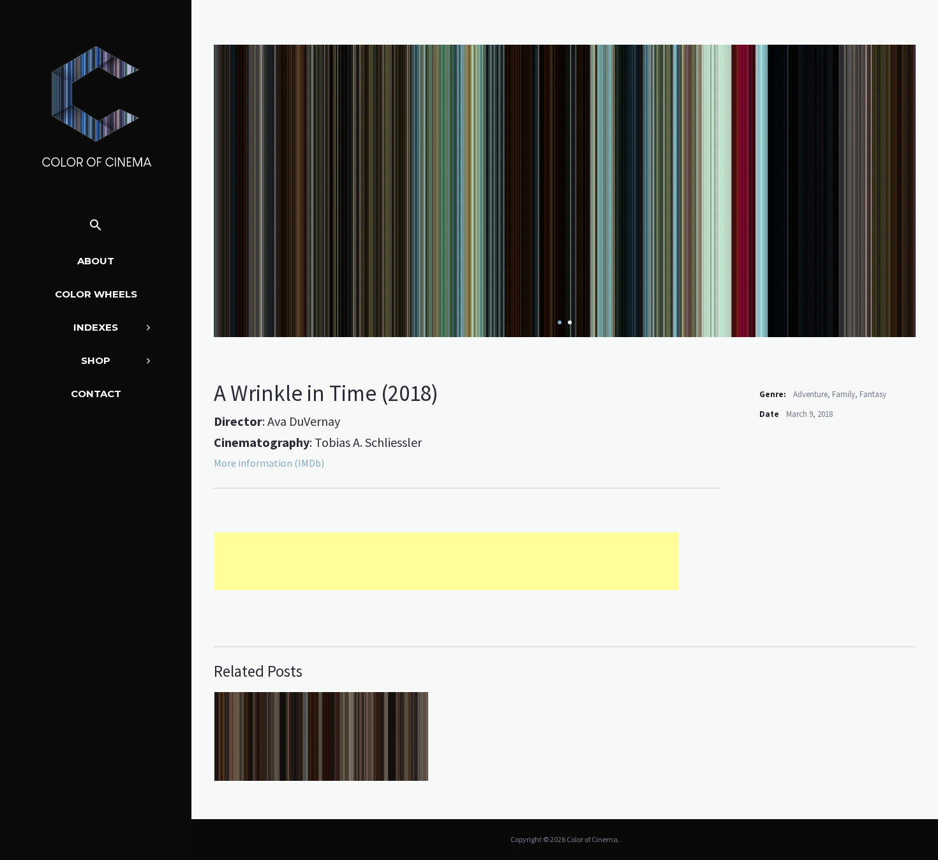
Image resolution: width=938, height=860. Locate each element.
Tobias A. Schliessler (368, 442)
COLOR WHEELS (96, 294)
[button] (95, 226)
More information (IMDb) (269, 462)
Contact (96, 394)
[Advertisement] (446, 561)
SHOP (95, 360)
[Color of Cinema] (95, 106)
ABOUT (95, 261)
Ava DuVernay (303, 421)
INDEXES (95, 327)
